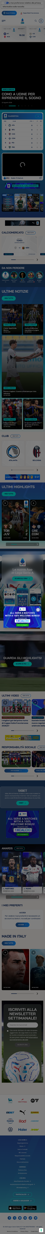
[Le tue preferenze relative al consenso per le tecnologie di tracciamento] (41, 1230)
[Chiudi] (38, 610)
